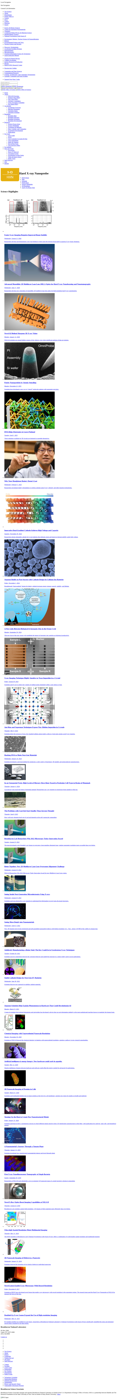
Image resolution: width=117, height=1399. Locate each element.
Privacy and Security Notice (12, 1384)
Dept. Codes (16, 79)
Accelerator (7, 106)
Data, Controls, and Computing (17, 129)
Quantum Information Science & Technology (17, 54)
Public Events (8, 1374)
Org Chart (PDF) (13, 99)
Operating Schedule (13, 112)
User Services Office (14, 145)
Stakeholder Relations (10, 1379)
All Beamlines (26, 186)
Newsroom (11, 150)
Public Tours (11, 158)
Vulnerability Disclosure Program (14, 1385)
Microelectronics (9, 52)
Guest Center (8, 1367)
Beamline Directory (13, 117)
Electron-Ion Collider (10, 68)
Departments (8, 15)
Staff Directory (8, 160)
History (6, 1354)
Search (6, 25)
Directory (7, 23)
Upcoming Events (13, 153)
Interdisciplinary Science (11, 34)
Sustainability (8, 1382)
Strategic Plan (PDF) (14, 97)
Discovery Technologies (11, 47)
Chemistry (7, 31)
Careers (6, 18)
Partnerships (7, 1369)
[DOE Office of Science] (16, 89)
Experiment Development (15, 130)
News (6, 20)
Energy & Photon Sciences (12, 28)
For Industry (8, 147)
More (58, 1394)
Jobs (5, 162)
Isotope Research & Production (13, 62)
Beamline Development (15, 121)
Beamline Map (12, 116)
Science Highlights (13, 125)
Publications (11, 132)
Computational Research (11, 73)
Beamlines (7, 114)
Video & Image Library (15, 157)
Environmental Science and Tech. (14, 42)
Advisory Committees (14, 101)
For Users (7, 134)
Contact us (4, 1337)
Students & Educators (10, 1380)
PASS (10, 137)
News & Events (9, 149)
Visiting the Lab (9, 1358)
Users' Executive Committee (16, 102)
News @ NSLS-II (13, 152)
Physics (6, 63)
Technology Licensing (10, 1377)
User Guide (11, 135)
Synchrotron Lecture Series (16, 155)
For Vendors (8, 1371)
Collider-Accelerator (10, 60)
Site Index (7, 1359)
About (6, 13)
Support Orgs (8, 79)
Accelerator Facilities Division (13, 49)
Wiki (23, 179)
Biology (6, 41)
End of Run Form (13, 144)
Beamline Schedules (14, 119)
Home (6, 93)
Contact (6, 21)
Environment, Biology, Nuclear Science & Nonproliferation (21, 39)
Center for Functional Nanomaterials (14, 29)
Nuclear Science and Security (12, 44)
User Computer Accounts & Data (17, 139)
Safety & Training (13, 142)
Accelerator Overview (14, 107)
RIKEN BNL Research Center (13, 65)
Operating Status (13, 111)
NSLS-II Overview (13, 96)
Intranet (6, 163)
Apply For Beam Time (28, 187)
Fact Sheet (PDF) (13, 104)
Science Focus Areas (14, 124)
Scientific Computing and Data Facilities (16, 76)
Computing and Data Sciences (13, 71)
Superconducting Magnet (11, 55)
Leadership (7, 1356)
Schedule (24, 181)
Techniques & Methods (14, 127)
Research (7, 122)
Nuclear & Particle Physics (12, 58)
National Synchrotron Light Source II (15, 36)
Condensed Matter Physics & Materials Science (18, 33)
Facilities (7, 1366)
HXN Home (25, 178)
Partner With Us (9, 16)
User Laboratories (13, 140)
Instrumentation (8, 50)
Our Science (8, 11)
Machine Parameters (14, 109)
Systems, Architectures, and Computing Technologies (19, 74)
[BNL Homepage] (12, 86)
